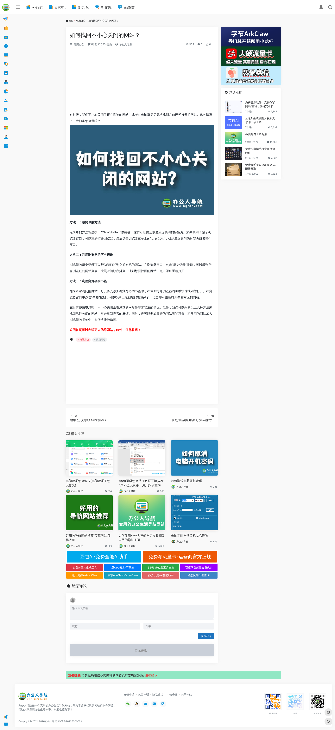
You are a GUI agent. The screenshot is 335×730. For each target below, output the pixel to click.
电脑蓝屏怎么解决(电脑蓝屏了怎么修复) (88, 483)
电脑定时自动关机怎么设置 (189, 536)
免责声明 (143, 694)
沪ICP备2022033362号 (70, 721)
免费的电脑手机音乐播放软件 (260, 150)
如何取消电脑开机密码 (186, 481)
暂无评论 (79, 586)
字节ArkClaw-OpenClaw (123, 575)
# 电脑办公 (83, 339)
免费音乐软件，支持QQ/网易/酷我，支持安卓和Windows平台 (260, 104)
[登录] (321, 7)
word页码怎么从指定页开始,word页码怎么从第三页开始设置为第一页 (141, 483)
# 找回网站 (99, 339)
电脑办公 (80, 20)
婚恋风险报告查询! (199, 575)
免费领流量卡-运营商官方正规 (180, 556)
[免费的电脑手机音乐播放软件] (233, 153)
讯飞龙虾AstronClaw (84, 575)
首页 (71, 20)
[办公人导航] (32, 697)
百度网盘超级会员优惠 (198, 567)
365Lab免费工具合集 (161, 567)
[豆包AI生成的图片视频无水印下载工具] (233, 122)
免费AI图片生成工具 (85, 567)
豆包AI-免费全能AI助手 (104, 556)
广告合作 (172, 694)
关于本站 (186, 694)
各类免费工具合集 (256, 134)
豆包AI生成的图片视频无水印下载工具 (260, 120)
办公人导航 (125, 44)
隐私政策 (157, 694)
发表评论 (206, 636)
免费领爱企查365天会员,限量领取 (260, 166)
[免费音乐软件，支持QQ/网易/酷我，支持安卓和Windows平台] (233, 106)
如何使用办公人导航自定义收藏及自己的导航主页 (141, 538)
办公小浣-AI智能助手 (161, 575)
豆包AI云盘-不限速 (122, 567)
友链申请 (129, 694)
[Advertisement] (142, 83)
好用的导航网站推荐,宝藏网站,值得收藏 (88, 538)
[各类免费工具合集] (233, 138)
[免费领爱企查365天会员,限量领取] (233, 169)
